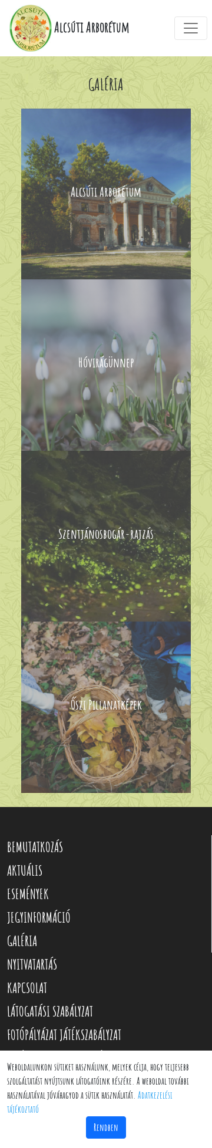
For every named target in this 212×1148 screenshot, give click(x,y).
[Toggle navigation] (190, 28)
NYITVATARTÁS (32, 964)
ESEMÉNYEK (28, 894)
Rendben (106, 1127)
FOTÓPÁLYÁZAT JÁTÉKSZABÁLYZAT (64, 1035)
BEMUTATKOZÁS (35, 847)
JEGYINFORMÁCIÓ (39, 917)
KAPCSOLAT (27, 988)
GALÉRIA (22, 941)
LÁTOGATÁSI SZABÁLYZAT (50, 1011)
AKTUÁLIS (24, 870)
